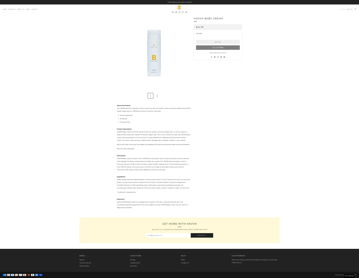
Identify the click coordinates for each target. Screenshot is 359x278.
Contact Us (185, 263)
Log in (343, 9)
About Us (20, 9)
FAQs (183, 260)
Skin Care (133, 266)
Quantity (199, 33)
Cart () (350, 9)
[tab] (150, 96)
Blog (28, 9)
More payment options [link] (218, 52)
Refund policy (84, 266)
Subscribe (201, 235)
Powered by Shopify (340, 275)
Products (12, 9)
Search (81, 260)
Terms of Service (85, 263)
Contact (35, 9)
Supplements (135, 263)
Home (5, 9)
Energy (132, 260)
